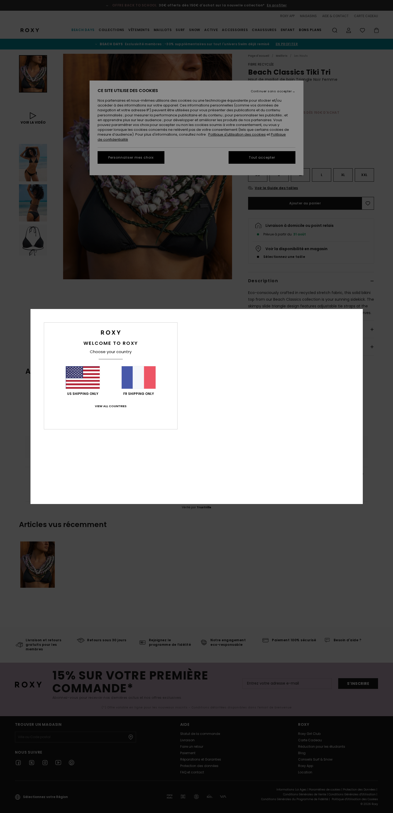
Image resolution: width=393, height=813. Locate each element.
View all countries (110, 406)
